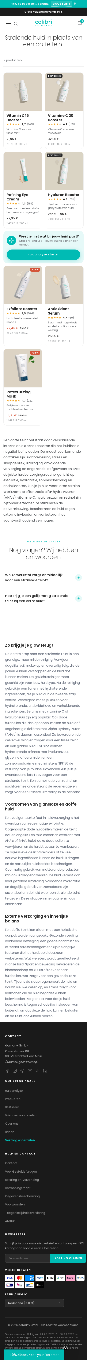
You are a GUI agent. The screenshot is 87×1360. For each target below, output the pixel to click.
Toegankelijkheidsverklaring (25, 1213)
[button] (43, 577)
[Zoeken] (16, 23)
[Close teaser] (65, 1348)
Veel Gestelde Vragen (21, 1171)
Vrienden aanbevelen (21, 1115)
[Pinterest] (22, 1071)
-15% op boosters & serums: (30, 3)
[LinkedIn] (45, 1071)
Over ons (11, 1123)
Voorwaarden (15, 1204)
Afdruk (10, 1221)
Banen (9, 1132)
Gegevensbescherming (22, 1196)
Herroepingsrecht (18, 1188)
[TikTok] (37, 1071)
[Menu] (8, 23)
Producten (12, 1099)
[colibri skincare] (43, 23)
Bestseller (12, 1107)
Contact (11, 1163)
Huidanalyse (14, 1091)
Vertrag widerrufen (20, 1140)
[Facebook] (7, 1071)
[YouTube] (30, 1071)
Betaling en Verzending (22, 1180)
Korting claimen (68, 1258)
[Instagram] (15, 1071)
